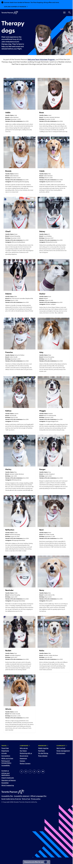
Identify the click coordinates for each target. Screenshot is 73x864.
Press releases (42, 752)
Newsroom (23, 755)
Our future (22, 747)
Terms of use (26, 795)
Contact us (5, 767)
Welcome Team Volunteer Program (40, 59)
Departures (5, 747)
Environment (60, 750)
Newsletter (5, 779)
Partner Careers (24, 760)
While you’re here (7, 755)
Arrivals (4, 750)
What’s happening (7, 782)
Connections (5, 752)
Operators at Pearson (8, 777)
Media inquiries (42, 744)
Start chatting (10, 6)
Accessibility (5, 762)
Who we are (23, 744)
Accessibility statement (21, 792)
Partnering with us (25, 750)
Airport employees (7, 774)
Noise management (62, 747)
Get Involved (60, 744)
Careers (22, 757)
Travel (4, 742)
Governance (23, 752)
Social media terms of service (11, 795)
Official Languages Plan (38, 792)
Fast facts (40, 747)
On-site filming (42, 750)
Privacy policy (35, 795)
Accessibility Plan (7, 792)
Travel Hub (5, 744)
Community (60, 742)
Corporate (23, 742)
